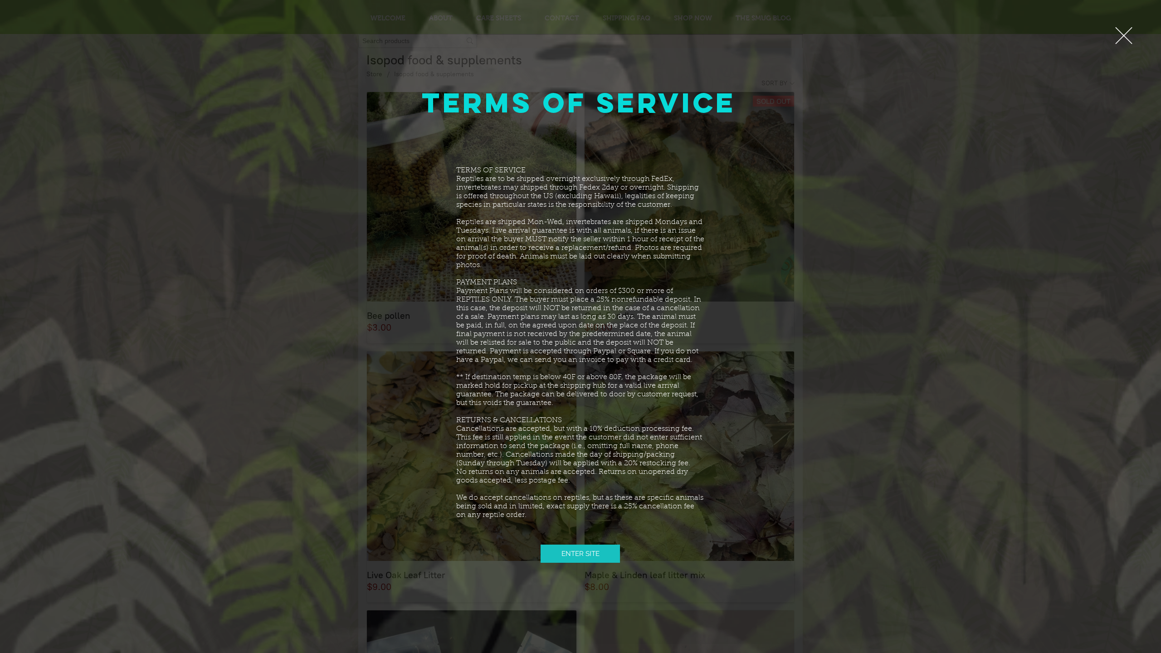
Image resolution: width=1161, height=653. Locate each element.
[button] (1124, 35)
